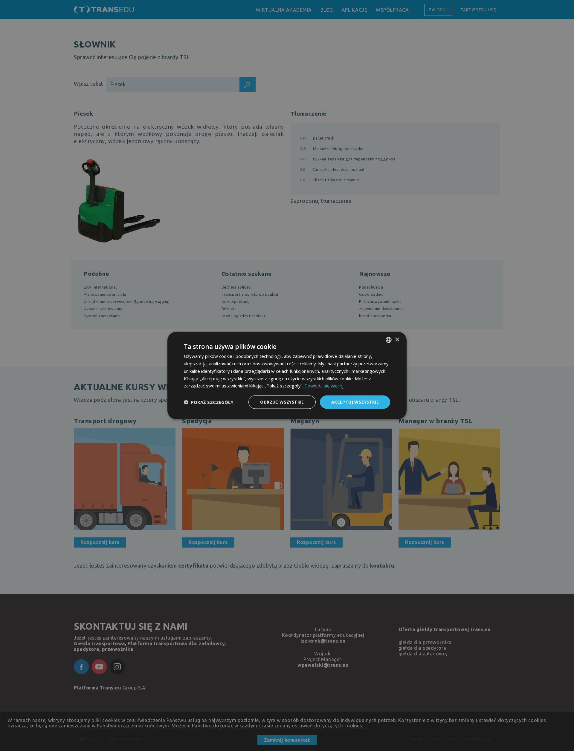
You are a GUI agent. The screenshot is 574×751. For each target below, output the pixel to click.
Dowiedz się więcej (324, 386)
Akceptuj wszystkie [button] (355, 402)
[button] (208, 402)
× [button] (397, 339)
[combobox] (389, 340)
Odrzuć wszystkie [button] (282, 402)
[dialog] (287, 375)
